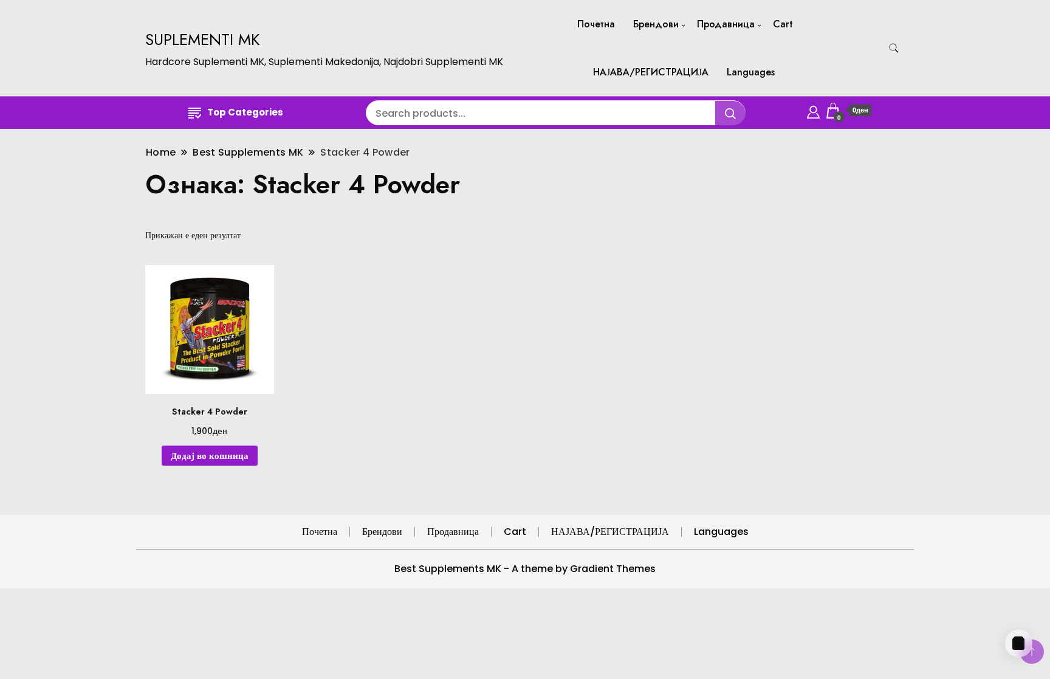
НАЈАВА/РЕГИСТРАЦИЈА (651, 72)
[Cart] (1018, 643)
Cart (783, 24)
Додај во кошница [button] (210, 455)
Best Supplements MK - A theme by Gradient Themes (525, 569)
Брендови (656, 24)
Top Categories (245, 112)
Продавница (726, 24)
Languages (751, 72)
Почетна (596, 24)
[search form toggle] (894, 48)
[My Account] (813, 110)
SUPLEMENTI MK (202, 39)
